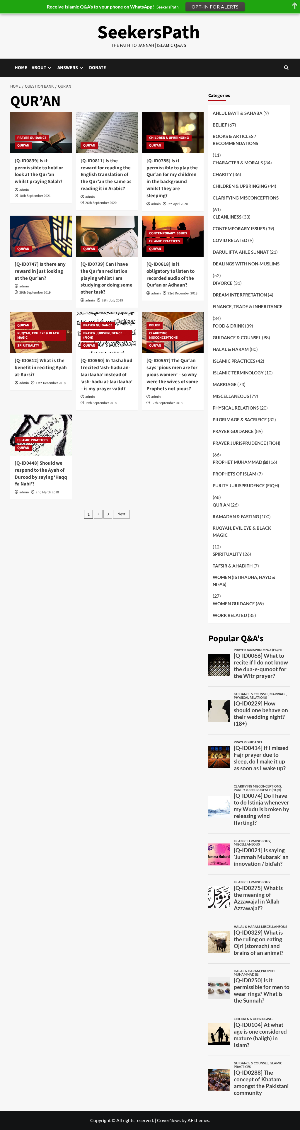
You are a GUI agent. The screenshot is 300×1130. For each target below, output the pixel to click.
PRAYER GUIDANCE (32, 137)
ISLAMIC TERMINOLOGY (238, 372)
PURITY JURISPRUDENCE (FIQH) (246, 485)
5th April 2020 (178, 204)
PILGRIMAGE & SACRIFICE (240, 419)
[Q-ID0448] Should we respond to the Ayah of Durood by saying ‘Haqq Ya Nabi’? (41, 474)
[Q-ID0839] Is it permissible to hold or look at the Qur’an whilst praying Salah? (39, 171)
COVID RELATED (230, 240)
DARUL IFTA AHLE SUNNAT (241, 252)
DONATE (97, 67)
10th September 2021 (35, 195)
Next (121, 514)
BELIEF (154, 325)
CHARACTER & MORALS (238, 162)
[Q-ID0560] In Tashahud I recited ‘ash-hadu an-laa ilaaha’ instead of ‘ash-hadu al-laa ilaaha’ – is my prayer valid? (106, 374)
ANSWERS (67, 67)
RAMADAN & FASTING (236, 516)
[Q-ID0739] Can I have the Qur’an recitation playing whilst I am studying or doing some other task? (106, 278)
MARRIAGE (224, 384)
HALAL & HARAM (231, 349)
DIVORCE (223, 283)
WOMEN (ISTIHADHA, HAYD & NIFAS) (244, 581)
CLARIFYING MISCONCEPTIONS (163, 335)
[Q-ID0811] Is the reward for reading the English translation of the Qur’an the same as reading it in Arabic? (106, 174)
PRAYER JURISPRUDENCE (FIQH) (102, 335)
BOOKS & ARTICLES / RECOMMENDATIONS (235, 140)
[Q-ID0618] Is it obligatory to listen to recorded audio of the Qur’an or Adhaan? (170, 275)
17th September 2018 (167, 402)
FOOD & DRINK (228, 325)
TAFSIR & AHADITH (233, 565)
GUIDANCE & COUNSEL (237, 337)
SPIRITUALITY (28, 345)
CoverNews (169, 1120)
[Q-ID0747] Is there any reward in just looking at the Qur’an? (40, 271)
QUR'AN (23, 145)
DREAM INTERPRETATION (240, 294)
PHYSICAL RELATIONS (236, 407)
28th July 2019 (112, 300)
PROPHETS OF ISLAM (234, 473)
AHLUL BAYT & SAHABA (237, 113)
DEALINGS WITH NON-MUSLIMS (246, 263)
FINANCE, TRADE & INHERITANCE (247, 306)
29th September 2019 (35, 292)
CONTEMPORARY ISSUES (168, 233)
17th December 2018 (51, 383)
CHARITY (222, 174)
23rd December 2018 (182, 293)
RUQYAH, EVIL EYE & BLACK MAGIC (38, 335)
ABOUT (39, 67)
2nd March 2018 (47, 492)
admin (24, 190)
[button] (286, 67)
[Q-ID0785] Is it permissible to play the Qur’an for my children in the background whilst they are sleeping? (172, 178)
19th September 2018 (101, 402)
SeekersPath (148, 32)
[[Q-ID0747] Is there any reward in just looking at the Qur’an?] (41, 236)
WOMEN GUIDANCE (234, 603)
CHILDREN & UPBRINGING (169, 137)
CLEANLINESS (227, 216)
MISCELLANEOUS (231, 396)
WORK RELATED (230, 615)
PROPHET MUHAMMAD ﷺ (240, 462)
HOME (21, 67)
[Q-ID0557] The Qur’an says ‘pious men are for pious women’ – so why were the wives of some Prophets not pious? (172, 374)
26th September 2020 (101, 202)
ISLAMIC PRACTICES (164, 241)
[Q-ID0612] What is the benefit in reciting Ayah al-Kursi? (41, 367)
